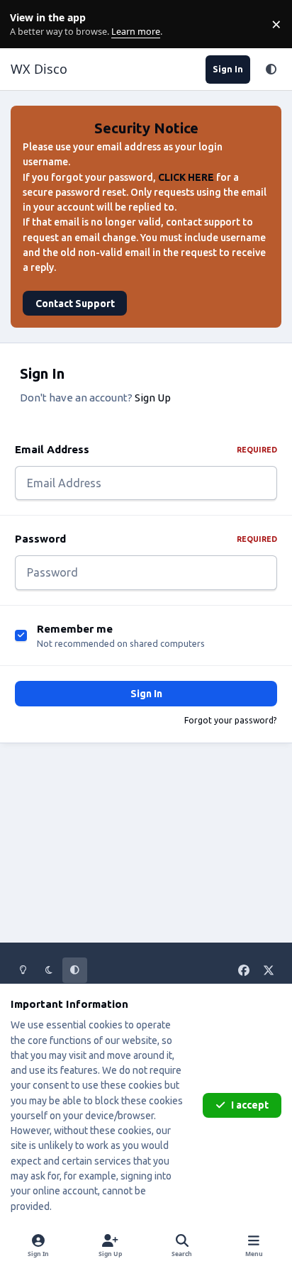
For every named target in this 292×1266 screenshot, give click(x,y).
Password (146, 539)
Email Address (146, 449)
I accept (250, 1105)
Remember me (75, 629)
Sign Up (153, 398)
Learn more (27, 24)
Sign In (146, 693)
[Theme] (270, 69)
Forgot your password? (230, 720)
